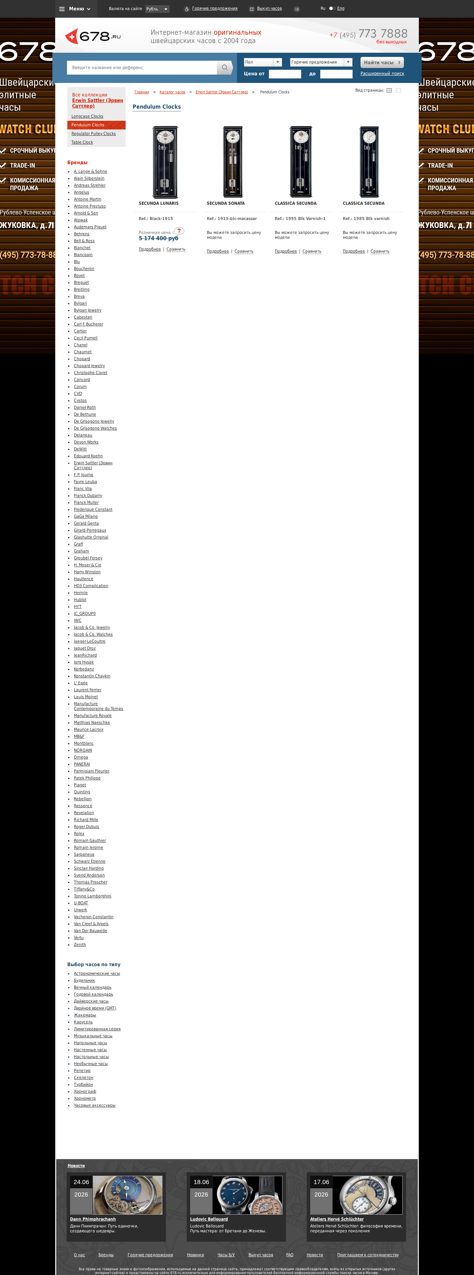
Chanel (80, 345)
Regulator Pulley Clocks (93, 133)
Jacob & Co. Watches (93, 634)
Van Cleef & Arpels (91, 923)
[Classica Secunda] (301, 196)
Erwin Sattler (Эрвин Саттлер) (97, 103)
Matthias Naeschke (92, 722)
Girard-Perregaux (90, 530)
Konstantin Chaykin (92, 676)
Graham (81, 551)
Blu (77, 261)
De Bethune (85, 414)
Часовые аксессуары (95, 1105)
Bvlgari (80, 303)
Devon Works (86, 442)
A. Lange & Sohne (90, 171)
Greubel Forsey (88, 558)
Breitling (82, 289)
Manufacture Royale (93, 715)
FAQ (290, 1254)
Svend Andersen (89, 875)
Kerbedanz (84, 669)
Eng (341, 8)
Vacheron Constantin (93, 916)
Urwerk (80, 909)
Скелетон (83, 1077)
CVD (78, 393)
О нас (79, 1254)
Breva (79, 296)
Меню (76, 8)
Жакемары (85, 1015)
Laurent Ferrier (87, 689)
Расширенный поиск (382, 73)
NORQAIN (83, 750)
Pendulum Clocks (87, 125)
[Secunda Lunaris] (165, 197)
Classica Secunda (295, 203)
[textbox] (142, 68)
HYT (78, 606)
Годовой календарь (93, 994)
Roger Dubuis (86, 826)
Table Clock (82, 142)
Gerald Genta (86, 523)
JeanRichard (85, 655)
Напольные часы (90, 1042)
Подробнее (150, 249)
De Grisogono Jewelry (94, 421)
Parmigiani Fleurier (91, 771)
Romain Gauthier (90, 840)
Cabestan (83, 317)
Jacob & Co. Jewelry (92, 627)
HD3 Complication (91, 585)
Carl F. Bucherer (88, 324)
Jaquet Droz (85, 648)
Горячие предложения (215, 8)
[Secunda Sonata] (233, 196)
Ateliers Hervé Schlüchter (337, 1219)
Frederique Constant (93, 509)
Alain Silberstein (89, 178)
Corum (80, 386)
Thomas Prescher (90, 882)
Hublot (80, 599)
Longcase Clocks (87, 116)
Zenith (80, 944)
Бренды (106, 1254)
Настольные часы (91, 1056)
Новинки (195, 1254)
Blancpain (83, 254)
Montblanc (84, 743)
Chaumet (83, 351)
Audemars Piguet (90, 227)
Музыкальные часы (93, 1035)
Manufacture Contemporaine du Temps (98, 706)
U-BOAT (81, 903)
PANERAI (82, 764)
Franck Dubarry (88, 495)
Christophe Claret (90, 372)
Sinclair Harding (89, 868)
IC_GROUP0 (85, 613)
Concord (82, 379)
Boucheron (84, 268)
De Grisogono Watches (95, 428)
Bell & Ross (84, 240)
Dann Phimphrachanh (93, 1219)
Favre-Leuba (85, 481)
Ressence (83, 805)
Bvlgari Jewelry (87, 310)
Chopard (82, 358)
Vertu (79, 937)
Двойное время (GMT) (95, 1008)
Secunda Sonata (226, 203)
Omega (81, 757)
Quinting (82, 792)
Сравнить (176, 249)
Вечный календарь (92, 987)
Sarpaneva (84, 854)
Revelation (84, 812)
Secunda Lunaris (159, 203)
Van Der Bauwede (90, 930)
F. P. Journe (83, 474)
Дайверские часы (91, 1001)
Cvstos (80, 400)
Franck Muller (86, 502)
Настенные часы (90, 1049)
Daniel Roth (85, 407)
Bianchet (82, 247)
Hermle (81, 592)
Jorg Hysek (84, 662)
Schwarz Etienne (89, 861)
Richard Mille (86, 819)
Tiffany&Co (84, 889)
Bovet (79, 275)
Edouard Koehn (88, 456)
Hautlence (83, 578)
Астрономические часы (97, 973)
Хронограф (85, 1091)
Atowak (81, 220)
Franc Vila (83, 488)
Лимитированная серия (97, 1029)
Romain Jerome (88, 847)
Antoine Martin (87, 199)
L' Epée (81, 683)
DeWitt (80, 449)
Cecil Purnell (86, 338)
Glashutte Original (91, 537)
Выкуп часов (269, 8)
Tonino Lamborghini (92, 896)
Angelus (81, 192)
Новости (76, 1165)
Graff (78, 544)
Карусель (83, 1022)
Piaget (80, 785)
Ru (323, 8)
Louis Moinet (86, 696)
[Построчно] (398, 90)
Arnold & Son (86, 213)
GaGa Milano (86, 516)
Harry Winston (87, 571)
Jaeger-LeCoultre (89, 641)
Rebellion (83, 798)
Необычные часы (91, 1063)
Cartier (80, 331)
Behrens (82, 233)
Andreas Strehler (89, 185)
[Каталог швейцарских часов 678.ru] (92, 52)
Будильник (84, 980)
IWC (78, 620)
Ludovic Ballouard (209, 1219)
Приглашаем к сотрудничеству (368, 1254)
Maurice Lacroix (88, 729)
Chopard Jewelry (89, 365)
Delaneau (83, 435)
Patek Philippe (87, 778)
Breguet (81, 282)
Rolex (79, 833)
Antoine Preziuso (90, 206)
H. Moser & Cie (87, 565)
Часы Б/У (226, 1254)
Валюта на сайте (125, 8)
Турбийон (83, 1084)
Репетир (82, 1070)
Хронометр (85, 1098)
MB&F (79, 736)
